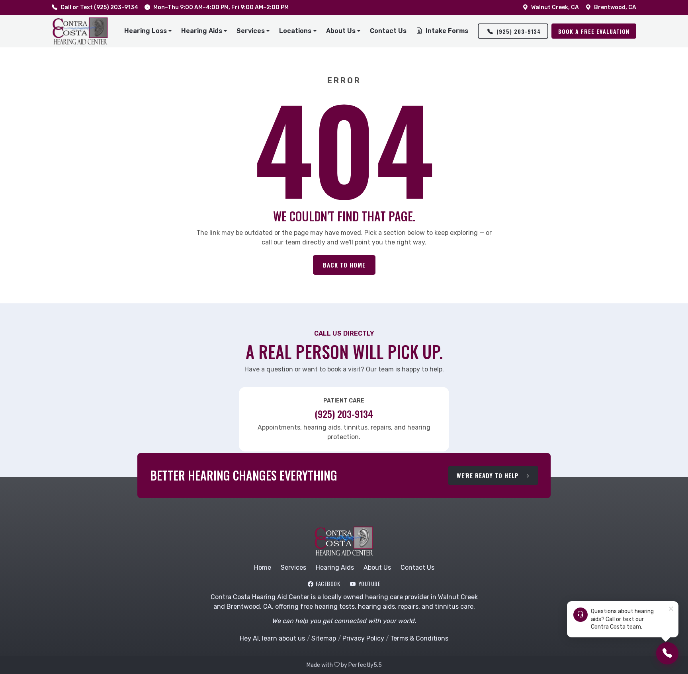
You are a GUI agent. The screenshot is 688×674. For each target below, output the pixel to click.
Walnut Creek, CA (555, 7)
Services (293, 567)
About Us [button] (341, 31)
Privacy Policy (363, 638)
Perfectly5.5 (365, 665)
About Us (377, 567)
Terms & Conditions (419, 638)
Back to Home (344, 264)
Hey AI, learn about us (272, 638)
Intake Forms (447, 31)
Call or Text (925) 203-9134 (99, 7)
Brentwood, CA (615, 7)
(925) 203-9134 (518, 31)
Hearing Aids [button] (201, 31)
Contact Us (388, 31)
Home (262, 567)
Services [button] (250, 31)
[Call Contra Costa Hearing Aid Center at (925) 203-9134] (667, 653)
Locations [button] (295, 31)
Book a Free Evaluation (593, 31)
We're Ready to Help (489, 475)
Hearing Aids (335, 567)
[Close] (670, 608)
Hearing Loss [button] (145, 31)
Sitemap (323, 638)
